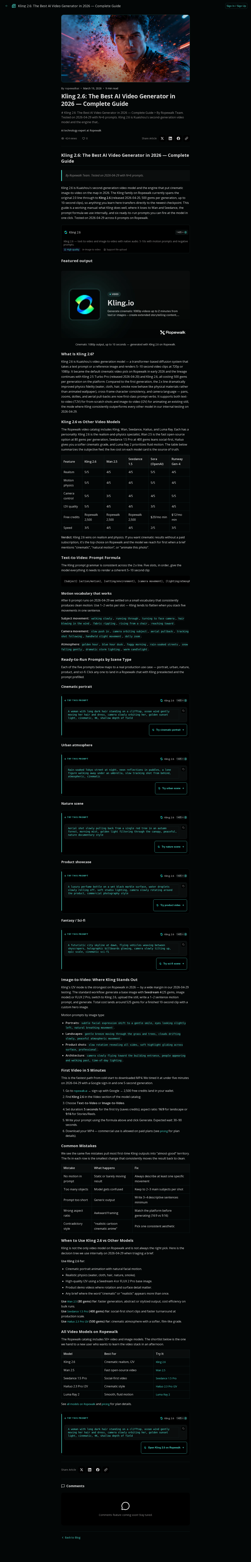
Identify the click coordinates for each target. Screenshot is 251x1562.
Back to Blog (72, 1537)
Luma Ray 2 (163, 1394)
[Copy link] (186, 138)
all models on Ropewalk (81, 1404)
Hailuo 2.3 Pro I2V (77, 1321)
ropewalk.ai (80, 1091)
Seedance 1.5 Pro (77, 1311)
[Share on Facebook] (178, 138)
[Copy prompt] (183, 710)
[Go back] (7, 6)
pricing (164, 1131)
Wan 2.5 (72, 1301)
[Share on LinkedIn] (170, 138)
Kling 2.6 (161, 1362)
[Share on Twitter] (162, 138)
